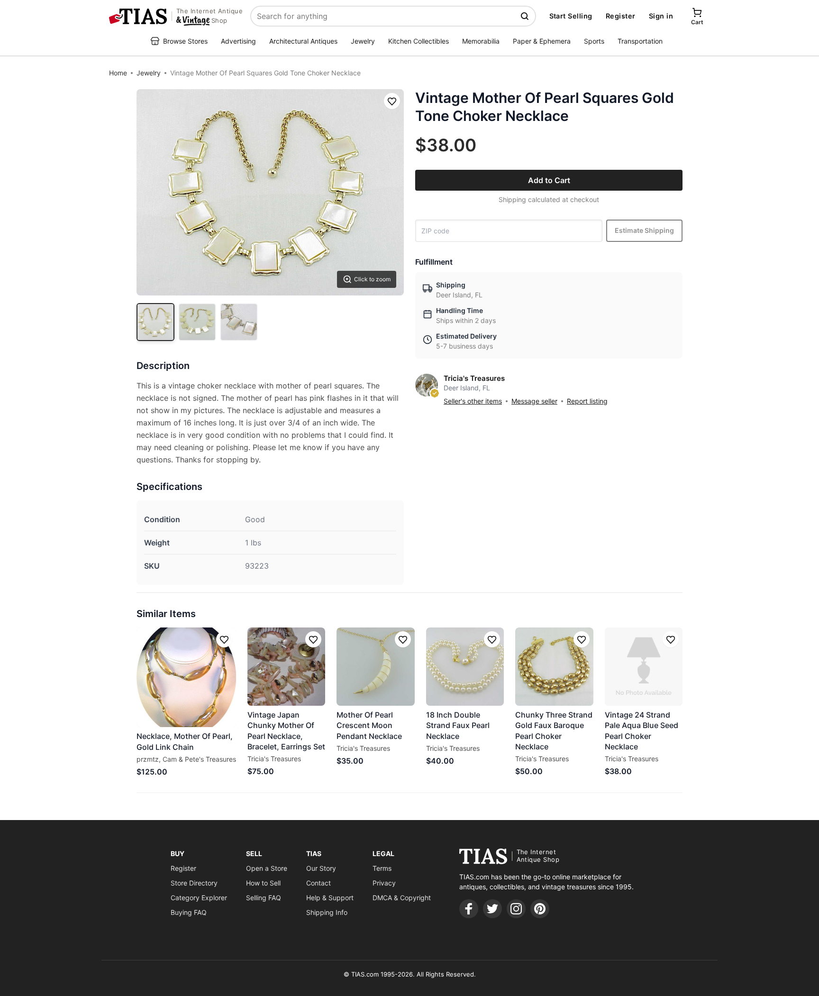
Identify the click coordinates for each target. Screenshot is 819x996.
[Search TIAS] (525, 16)
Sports (594, 41)
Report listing (587, 401)
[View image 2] (197, 322)
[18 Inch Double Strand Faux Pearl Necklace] (465, 666)
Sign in (661, 16)
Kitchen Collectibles (418, 41)
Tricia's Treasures (474, 378)
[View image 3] (239, 322)
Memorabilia (481, 41)
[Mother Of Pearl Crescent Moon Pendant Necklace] (375, 666)
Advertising (238, 41)
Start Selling (570, 16)
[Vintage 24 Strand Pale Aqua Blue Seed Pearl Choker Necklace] (643, 666)
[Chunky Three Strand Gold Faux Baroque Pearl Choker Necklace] (554, 666)
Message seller (534, 401)
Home (118, 73)
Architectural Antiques (303, 41)
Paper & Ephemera (542, 41)
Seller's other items (473, 401)
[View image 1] (155, 322)
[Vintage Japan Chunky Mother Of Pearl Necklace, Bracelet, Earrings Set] (286, 666)
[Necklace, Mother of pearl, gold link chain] (186, 677)
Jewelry (363, 41)
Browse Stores (185, 41)
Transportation (640, 41)
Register (621, 16)
